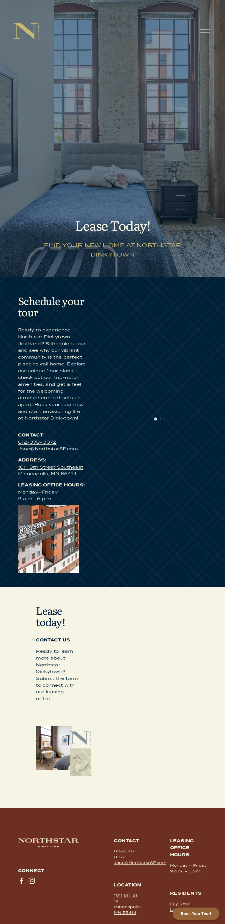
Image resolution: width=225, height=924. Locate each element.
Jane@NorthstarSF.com (48, 448)
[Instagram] (32, 880)
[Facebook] (21, 880)
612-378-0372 (37, 442)
